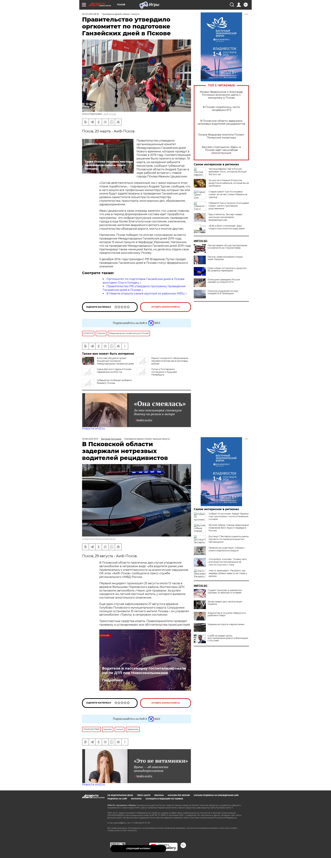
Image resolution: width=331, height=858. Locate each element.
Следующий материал (138, 848)
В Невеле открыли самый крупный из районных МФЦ (145, 293)
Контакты (136, 799)
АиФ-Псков (110, 114)
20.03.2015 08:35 (90, 14)
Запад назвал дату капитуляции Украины (225, 602)
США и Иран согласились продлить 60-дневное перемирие (227, 269)
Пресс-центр (143, 795)
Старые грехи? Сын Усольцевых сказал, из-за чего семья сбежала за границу (228, 194)
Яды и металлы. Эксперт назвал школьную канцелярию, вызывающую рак (226, 217)
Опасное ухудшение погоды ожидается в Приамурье (223, 292)
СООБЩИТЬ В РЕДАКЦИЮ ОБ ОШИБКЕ (164, 799)
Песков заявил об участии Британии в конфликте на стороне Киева (227, 246)
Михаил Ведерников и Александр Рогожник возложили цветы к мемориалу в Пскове (221, 95)
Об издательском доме (120, 795)
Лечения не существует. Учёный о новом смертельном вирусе (227, 549)
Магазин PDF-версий (179, 795)
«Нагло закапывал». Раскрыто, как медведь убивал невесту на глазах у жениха (228, 573)
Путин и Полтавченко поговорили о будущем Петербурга (164, 372)
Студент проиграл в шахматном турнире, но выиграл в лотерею (225, 591)
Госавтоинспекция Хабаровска (98, 538)
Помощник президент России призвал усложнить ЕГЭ (224, 280)
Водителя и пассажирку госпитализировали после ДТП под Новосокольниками (144, 670)
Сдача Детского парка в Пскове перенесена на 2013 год (114, 370)
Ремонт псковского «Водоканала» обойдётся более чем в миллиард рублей (169, 361)
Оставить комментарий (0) (165, 307)
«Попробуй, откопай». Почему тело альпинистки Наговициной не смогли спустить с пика (228, 562)
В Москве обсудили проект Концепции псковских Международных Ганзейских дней (115, 361)
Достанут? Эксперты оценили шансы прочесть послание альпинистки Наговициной (229, 539)
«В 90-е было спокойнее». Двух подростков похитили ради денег (227, 227)
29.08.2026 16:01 (90, 439)
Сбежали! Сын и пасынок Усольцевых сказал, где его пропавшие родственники (229, 206)
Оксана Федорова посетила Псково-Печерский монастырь (221, 136)
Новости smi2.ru (93, 428)
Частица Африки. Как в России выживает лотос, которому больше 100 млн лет (228, 172)
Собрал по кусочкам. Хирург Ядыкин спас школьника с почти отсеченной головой (229, 516)
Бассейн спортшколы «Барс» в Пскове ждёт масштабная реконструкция (221, 150)
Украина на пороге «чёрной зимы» (226, 624)
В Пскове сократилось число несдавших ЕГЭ (221, 109)
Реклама (159, 795)
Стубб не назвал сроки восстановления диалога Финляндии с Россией (228, 638)
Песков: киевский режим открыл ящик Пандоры (225, 258)
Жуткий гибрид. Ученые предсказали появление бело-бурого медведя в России (229, 528)
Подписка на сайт (117, 799)
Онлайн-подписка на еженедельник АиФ (216, 795)
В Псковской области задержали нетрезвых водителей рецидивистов (221, 122)
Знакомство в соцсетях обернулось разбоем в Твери (227, 614)
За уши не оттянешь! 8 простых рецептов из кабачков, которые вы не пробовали (229, 183)
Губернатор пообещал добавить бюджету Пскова (114, 381)
